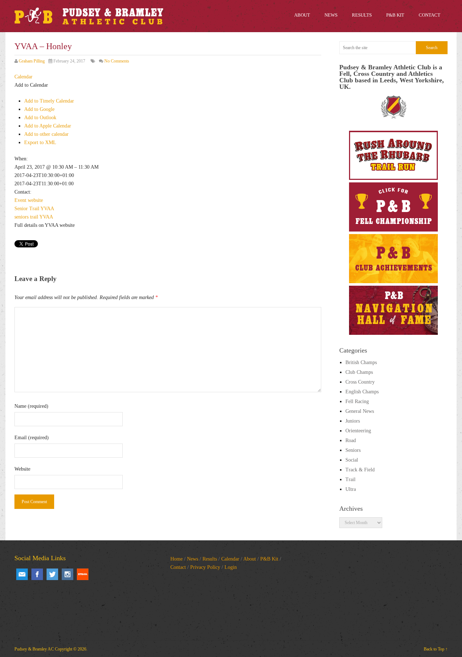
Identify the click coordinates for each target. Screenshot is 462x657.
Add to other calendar (46, 134)
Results (209, 559)
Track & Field (360, 469)
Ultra (350, 489)
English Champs (362, 391)
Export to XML (40, 142)
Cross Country (360, 382)
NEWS (330, 15)
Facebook (37, 574)
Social (351, 460)
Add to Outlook (40, 117)
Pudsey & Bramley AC (34, 649)
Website (22, 469)
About (249, 559)
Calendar (230, 559)
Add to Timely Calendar (49, 101)
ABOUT (302, 15)
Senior (21, 208)
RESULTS (362, 15)
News (192, 559)
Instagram (67, 574)
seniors (21, 217)
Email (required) (31, 437)
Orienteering (358, 430)
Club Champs (359, 372)
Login (231, 567)
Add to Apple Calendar (47, 126)
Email (22, 574)
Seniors (353, 450)
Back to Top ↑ (436, 649)
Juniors (352, 421)
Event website (28, 200)
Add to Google (39, 109)
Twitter (52, 574)
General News (359, 411)
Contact (178, 567)
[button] (31, 85)
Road (350, 440)
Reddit (82, 574)
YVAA (47, 208)
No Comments (116, 61)
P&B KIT (395, 15)
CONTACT (429, 15)
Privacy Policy (205, 567)
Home (176, 559)
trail (34, 217)
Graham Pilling (32, 61)
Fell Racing (357, 401)
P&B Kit (269, 559)
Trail (34, 208)
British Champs (361, 362)
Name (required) (31, 406)
